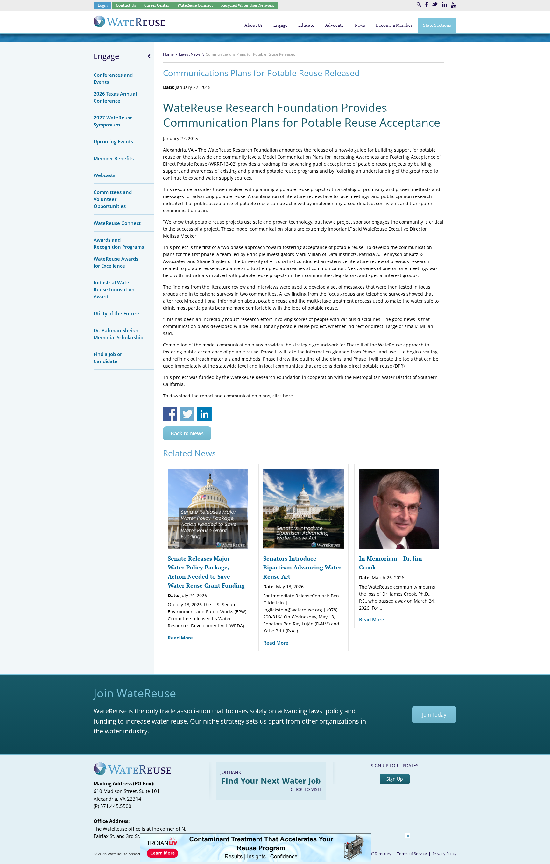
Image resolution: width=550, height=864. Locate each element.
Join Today (434, 714)
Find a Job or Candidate (108, 357)
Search (418, 4)
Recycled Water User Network (247, 5)
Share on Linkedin (204, 414)
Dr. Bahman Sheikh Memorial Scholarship (118, 333)
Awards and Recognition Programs (119, 243)
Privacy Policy (444, 853)
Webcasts (104, 175)
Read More (180, 637)
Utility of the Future (116, 313)
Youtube (453, 5)
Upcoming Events (113, 141)
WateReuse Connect (195, 5)
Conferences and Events (113, 78)
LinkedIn (444, 4)
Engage (106, 56)
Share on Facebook (170, 414)
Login (103, 5)
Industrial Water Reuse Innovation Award (114, 289)
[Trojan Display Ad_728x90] (255, 860)
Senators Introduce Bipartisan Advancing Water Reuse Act (302, 567)
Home (168, 54)
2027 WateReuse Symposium (113, 121)
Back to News (187, 433)
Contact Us (126, 5)
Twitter (435, 4)
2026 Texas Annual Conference (115, 97)
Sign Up (394, 779)
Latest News (190, 54)
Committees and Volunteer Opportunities (113, 199)
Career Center (156, 5)
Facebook (426, 4)
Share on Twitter (187, 414)
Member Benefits (114, 158)
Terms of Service (412, 853)
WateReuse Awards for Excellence (116, 262)
